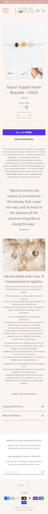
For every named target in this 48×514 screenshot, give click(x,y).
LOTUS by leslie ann (27, 508)
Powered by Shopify (24, 510)
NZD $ (21, 486)
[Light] (21, 107)
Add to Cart (24, 123)
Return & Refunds (11, 415)
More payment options (24, 139)
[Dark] (26, 107)
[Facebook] (22, 493)
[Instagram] (26, 493)
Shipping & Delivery (13, 406)
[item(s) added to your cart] (43, 10)
